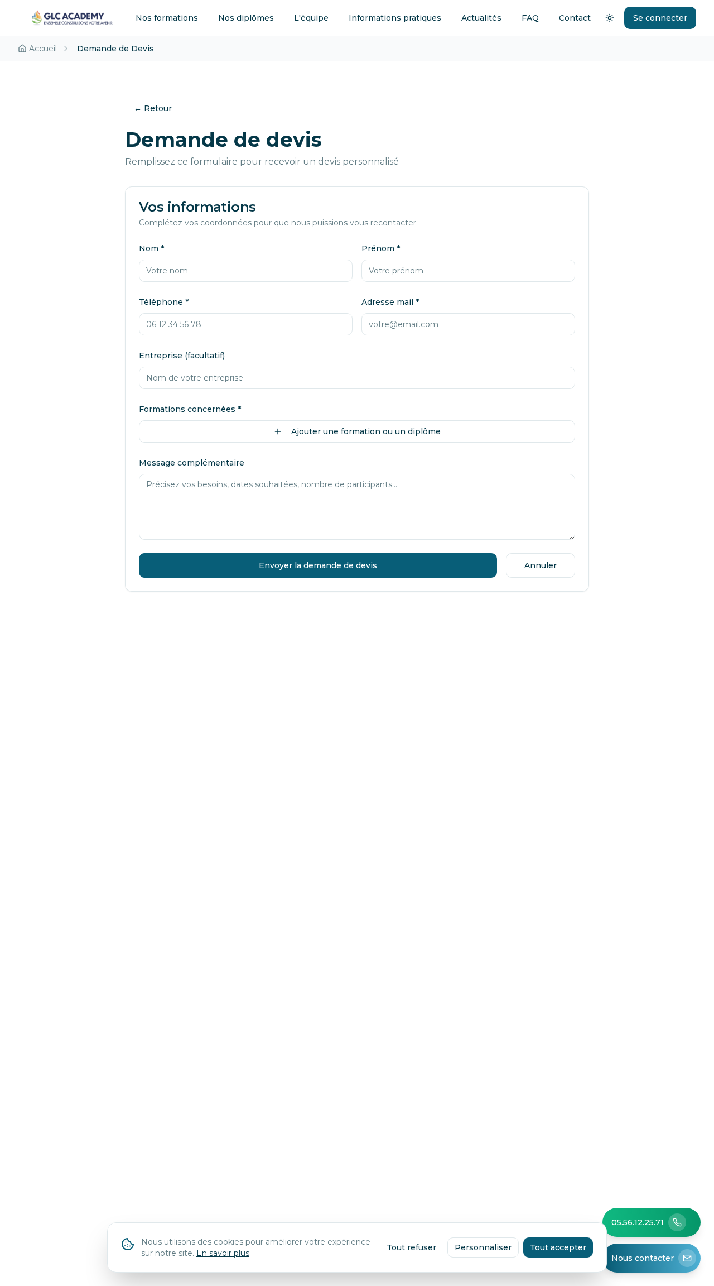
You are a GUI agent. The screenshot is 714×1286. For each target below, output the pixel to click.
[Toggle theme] (610, 18)
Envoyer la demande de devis (318, 565)
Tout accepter (558, 1247)
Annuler (540, 565)
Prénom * (380, 248)
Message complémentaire (191, 463)
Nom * (151, 248)
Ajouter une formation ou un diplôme (366, 431)
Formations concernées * (190, 409)
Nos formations (167, 18)
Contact (575, 18)
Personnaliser (483, 1247)
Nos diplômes (246, 18)
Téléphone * (164, 302)
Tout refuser (411, 1247)
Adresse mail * (390, 302)
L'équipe (311, 18)
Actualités (481, 18)
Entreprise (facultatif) (182, 356)
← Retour (153, 108)
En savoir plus (222, 1253)
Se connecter (660, 18)
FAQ (530, 18)
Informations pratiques (395, 18)
